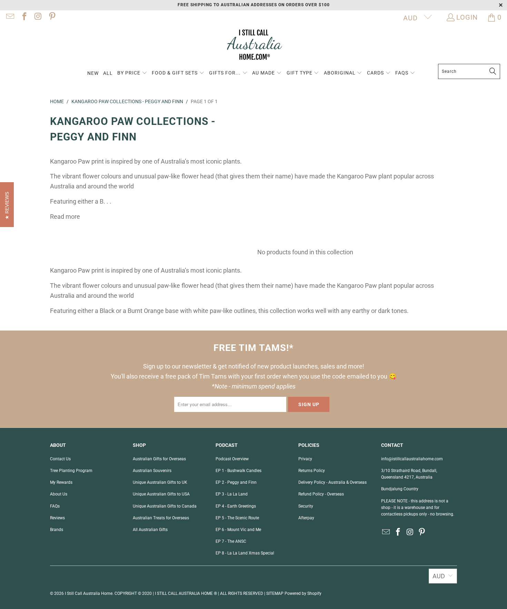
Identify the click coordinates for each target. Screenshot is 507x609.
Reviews (57, 517)
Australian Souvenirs (152, 470)
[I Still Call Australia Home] (253, 46)
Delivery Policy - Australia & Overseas (332, 482)
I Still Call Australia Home (88, 593)
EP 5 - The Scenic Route (237, 517)
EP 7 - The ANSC (231, 541)
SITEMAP (275, 593)
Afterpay (306, 517)
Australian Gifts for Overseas (159, 458)
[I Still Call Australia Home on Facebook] (23, 17)
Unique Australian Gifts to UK (160, 482)
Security (305, 506)
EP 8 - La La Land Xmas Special (245, 553)
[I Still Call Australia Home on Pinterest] (51, 17)
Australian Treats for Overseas (161, 517)
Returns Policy (311, 470)
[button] (132, 73)
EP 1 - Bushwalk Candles (238, 470)
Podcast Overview (232, 458)
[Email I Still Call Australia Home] (9, 17)
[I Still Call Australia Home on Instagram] (37, 17)
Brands (56, 529)
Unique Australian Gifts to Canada (165, 506)
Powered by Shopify (303, 593)
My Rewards (61, 482)
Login (467, 17)
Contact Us (60, 458)
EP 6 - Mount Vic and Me (238, 529)
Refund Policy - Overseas (321, 494)
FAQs (55, 506)
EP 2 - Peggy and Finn (236, 482)
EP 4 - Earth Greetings (236, 506)
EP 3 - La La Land (232, 494)
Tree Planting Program (71, 470)
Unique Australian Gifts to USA (161, 494)
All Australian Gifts (150, 529)
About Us (58, 494)
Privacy (305, 458)
